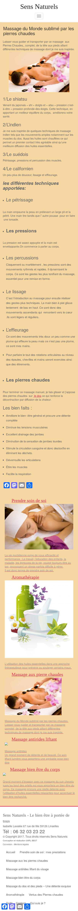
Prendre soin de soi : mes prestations (43, 852)
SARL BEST (31, 840)
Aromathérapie (15, 894)
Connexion (7, 844)
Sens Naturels (39, 6)
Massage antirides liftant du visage (27, 869)
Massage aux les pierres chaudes (27, 860)
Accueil (10, 852)
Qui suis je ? (37, 903)
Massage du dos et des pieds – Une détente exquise (38, 886)
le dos (37, 396)
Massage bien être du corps (23, 877)
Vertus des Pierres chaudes (46, 894)
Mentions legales (21, 844)
